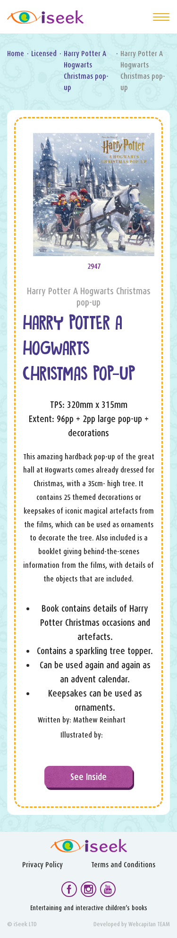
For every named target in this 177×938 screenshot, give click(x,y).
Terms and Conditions (123, 864)
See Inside (88, 776)
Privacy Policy (42, 864)
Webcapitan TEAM (149, 924)
